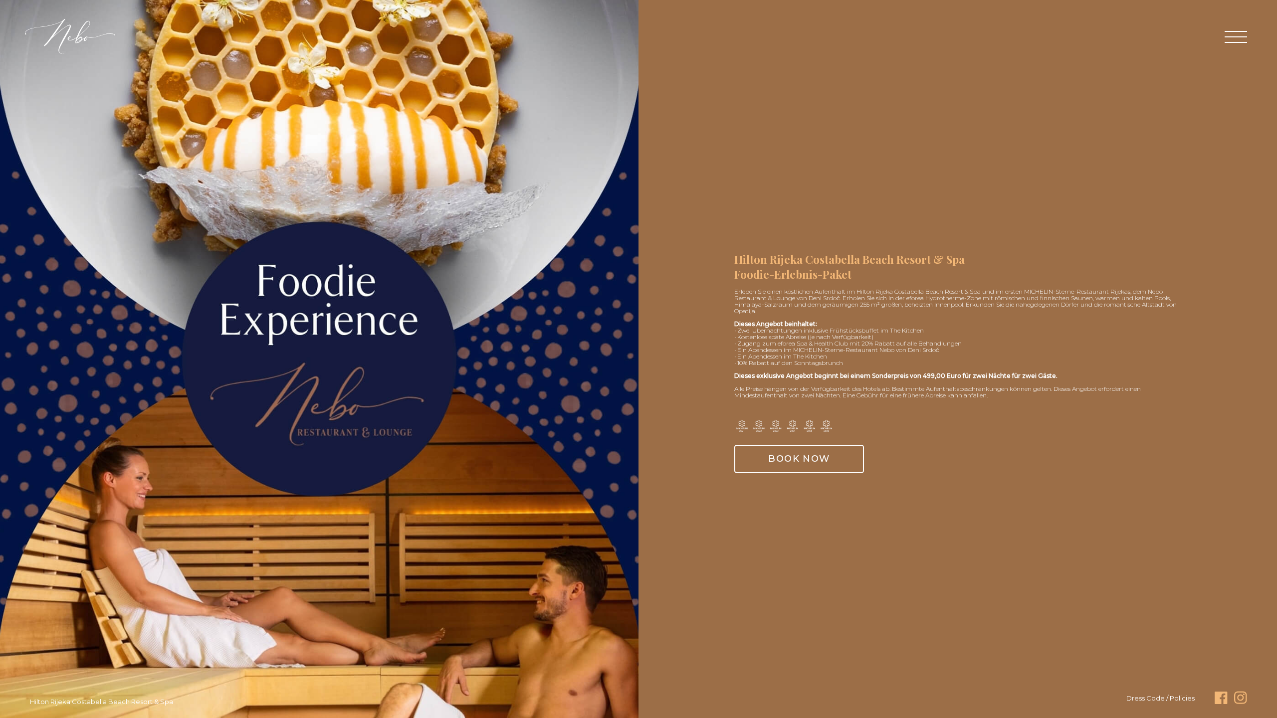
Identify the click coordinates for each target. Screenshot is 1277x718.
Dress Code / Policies (1160, 698)
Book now (799, 458)
